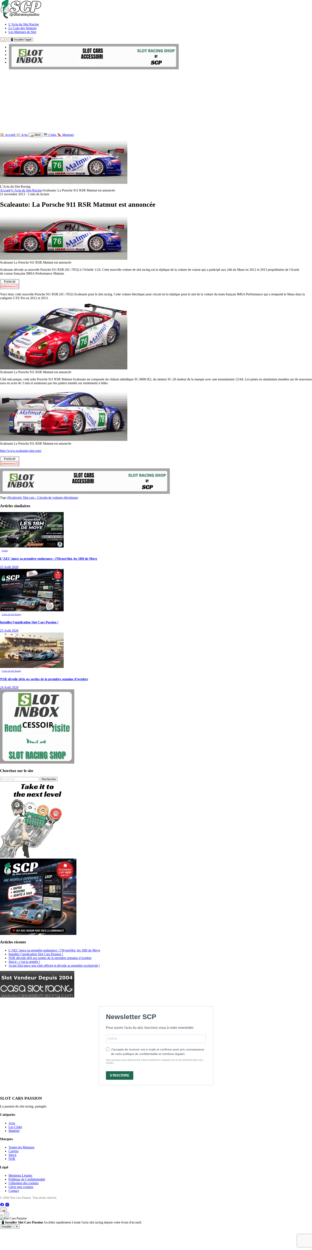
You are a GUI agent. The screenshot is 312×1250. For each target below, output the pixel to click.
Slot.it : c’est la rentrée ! (24, 962)
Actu (11, 1123)
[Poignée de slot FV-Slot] (38, 856)
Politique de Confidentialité (26, 1179)
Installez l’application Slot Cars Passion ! (35, 954)
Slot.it (12, 1155)
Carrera (13, 1151)
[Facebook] (2, 1205)
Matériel (14, 1131)
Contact (13, 1191)
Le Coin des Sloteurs (22, 28)
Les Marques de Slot (22, 32)
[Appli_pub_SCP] (38, 934)
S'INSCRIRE (119, 1075)
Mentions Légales (20, 1175)
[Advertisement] (156, 102)
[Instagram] (7, 1205)
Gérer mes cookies (20, 1187)
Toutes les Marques (21, 1147)
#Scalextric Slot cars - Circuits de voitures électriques (42, 497)
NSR (11, 1159)
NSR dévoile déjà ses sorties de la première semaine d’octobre (49, 958)
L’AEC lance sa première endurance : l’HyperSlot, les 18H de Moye (54, 950)
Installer (6, 1226)
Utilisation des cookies (23, 1183)
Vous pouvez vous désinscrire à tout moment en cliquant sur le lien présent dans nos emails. (154, 1061)
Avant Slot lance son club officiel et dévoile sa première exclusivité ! (54, 965)
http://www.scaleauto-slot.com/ (20, 451)
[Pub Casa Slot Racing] (37, 996)
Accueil (5, 190)
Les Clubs (15, 1127)
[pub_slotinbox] (37, 762)
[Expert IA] (1, 1215)
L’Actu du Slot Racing (23, 24)
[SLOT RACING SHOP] (94, 68)
